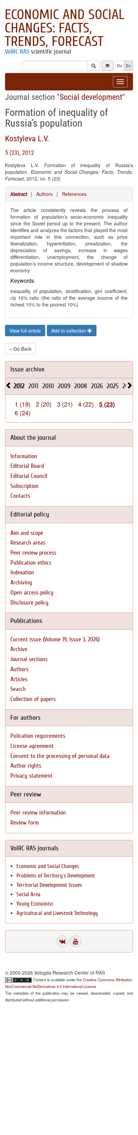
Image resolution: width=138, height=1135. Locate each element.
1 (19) (22, 404)
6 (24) (22, 412)
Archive (18, 649)
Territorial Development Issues (49, 885)
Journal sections (29, 659)
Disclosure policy (29, 602)
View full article (25, 330)
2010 (48, 386)
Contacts (20, 495)
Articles (18, 679)
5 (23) (107, 404)
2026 (97, 386)
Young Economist (34, 904)
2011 (33, 386)
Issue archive (27, 369)
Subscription (24, 486)
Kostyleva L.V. (27, 138)
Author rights (25, 765)
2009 (64, 386)
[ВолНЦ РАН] (62, 941)
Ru (119, 65)
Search (18, 689)
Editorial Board (27, 466)
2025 (113, 386)
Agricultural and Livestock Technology (57, 913)
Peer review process (33, 552)
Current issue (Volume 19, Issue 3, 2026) (54, 639)
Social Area (28, 894)
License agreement (32, 746)
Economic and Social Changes (47, 866)
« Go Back (20, 348)
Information (23, 456)
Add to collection (69, 330)
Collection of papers (33, 699)
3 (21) (65, 404)
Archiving (21, 582)
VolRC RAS (17, 51)
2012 (19, 386)
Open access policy (32, 592)
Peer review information (38, 812)
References (74, 194)
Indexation (22, 572)
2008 (80, 386)
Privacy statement (31, 775)
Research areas (27, 542)
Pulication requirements (37, 735)
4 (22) (86, 404)
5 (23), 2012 (19, 152)
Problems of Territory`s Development (55, 875)
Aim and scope (26, 533)
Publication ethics (30, 562)
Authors (44, 194)
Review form (24, 822)
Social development (91, 97)
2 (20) (44, 404)
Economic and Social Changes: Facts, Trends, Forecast (65, 28)
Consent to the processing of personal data (60, 756)
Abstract (18, 194)
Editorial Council (28, 476)
